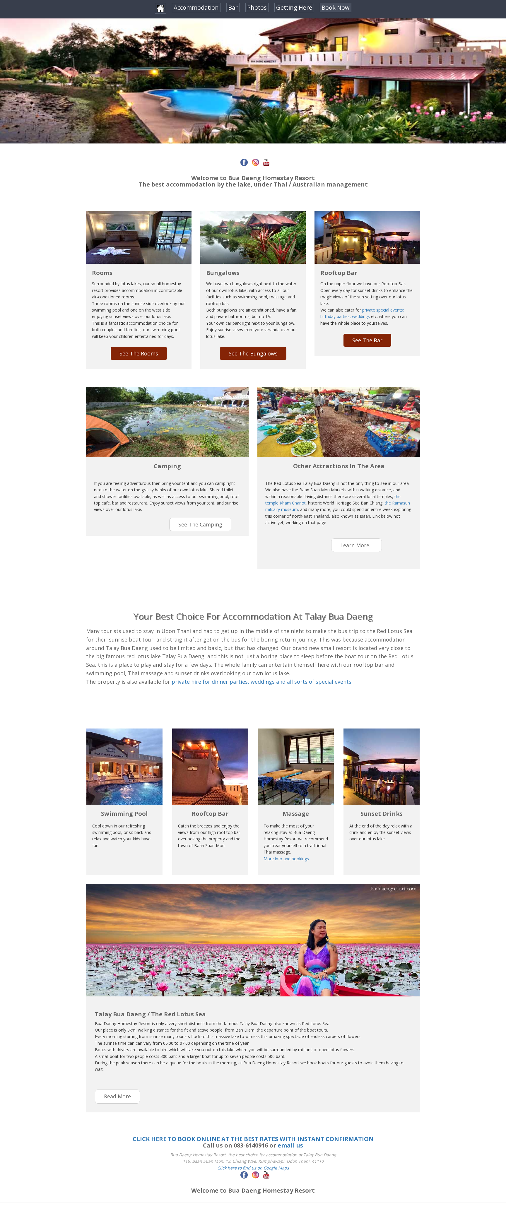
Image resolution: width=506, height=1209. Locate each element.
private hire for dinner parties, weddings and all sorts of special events (261, 681)
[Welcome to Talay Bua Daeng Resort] (160, 8)
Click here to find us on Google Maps (253, 1168)
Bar (233, 7)
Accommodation (196, 7)
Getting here (294, 7)
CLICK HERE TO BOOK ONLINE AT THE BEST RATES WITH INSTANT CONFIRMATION (253, 1139)
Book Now (336, 7)
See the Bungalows (253, 353)
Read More (117, 1096)
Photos (257, 7)
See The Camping (200, 524)
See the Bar (367, 340)
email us (290, 1145)
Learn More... (356, 545)
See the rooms (138, 353)
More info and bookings (286, 858)
